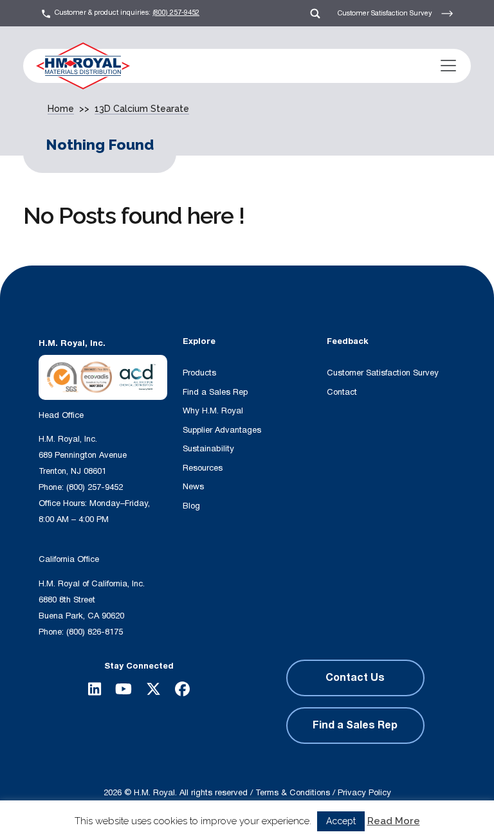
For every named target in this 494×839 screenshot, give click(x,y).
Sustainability (208, 448)
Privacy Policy (364, 792)
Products (199, 372)
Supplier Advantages (222, 430)
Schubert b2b (280, 804)
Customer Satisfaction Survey (386, 12)
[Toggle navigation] (448, 65)
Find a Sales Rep (215, 392)
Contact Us (355, 677)
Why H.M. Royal (213, 410)
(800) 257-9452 (175, 12)
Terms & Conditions (292, 792)
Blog (191, 506)
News (193, 486)
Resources (203, 468)
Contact (342, 392)
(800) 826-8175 (94, 632)
